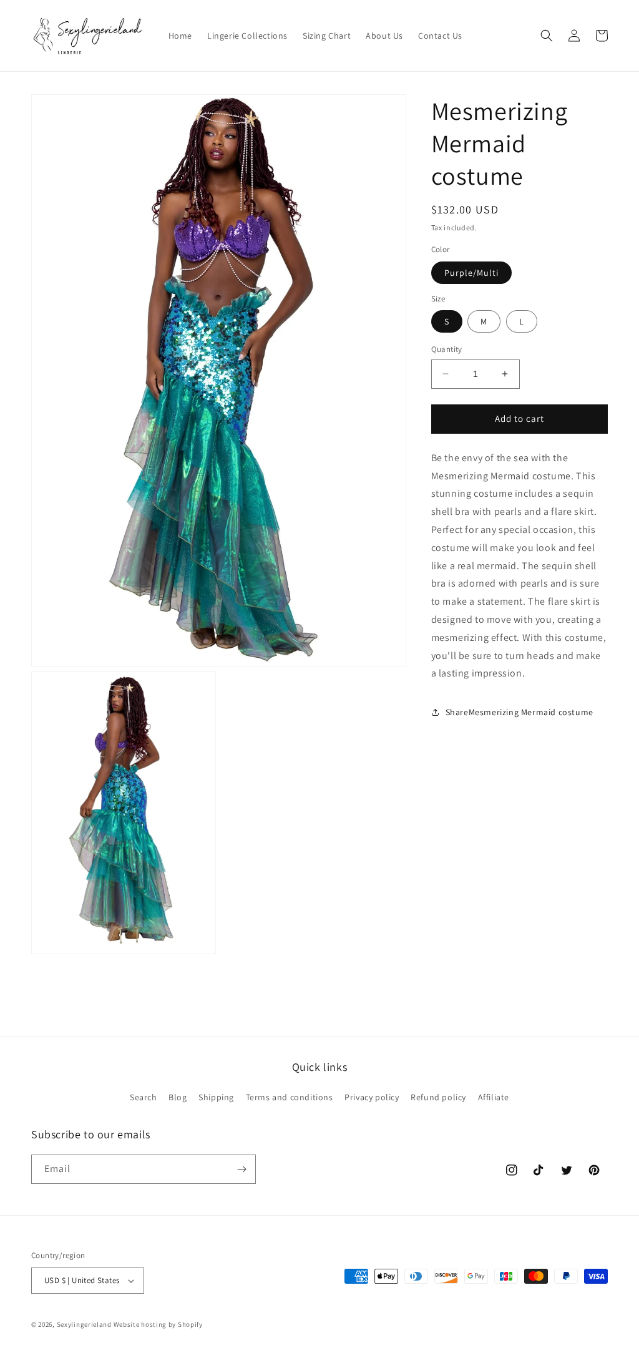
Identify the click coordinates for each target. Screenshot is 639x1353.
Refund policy (438, 1097)
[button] (546, 35)
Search (143, 1097)
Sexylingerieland (84, 1324)
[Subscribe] (241, 1169)
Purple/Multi (471, 272)
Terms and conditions (289, 1097)
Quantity (446, 349)
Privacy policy (371, 1097)
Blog (177, 1097)
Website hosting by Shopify (158, 1324)
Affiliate (493, 1097)
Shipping (216, 1097)
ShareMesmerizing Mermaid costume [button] (519, 712)
